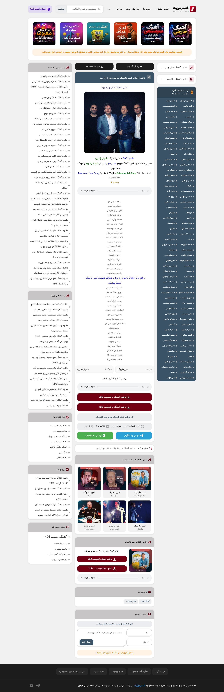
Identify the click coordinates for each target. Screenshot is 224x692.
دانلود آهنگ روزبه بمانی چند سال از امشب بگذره (51, 497)
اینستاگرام (160, 671)
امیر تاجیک (131, 601)
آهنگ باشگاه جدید (58, 425)
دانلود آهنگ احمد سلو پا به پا (54, 76)
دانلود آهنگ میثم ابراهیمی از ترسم (51, 102)
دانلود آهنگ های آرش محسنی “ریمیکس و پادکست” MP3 (49, 281)
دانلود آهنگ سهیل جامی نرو (54, 129)
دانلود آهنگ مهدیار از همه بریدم (52, 262)
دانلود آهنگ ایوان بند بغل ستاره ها (51, 140)
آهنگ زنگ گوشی (59, 441)
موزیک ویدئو (132, 9)
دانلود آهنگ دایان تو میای (55, 113)
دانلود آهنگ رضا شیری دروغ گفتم (51, 193)
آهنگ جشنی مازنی (58, 447)
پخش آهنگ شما (38, 9)
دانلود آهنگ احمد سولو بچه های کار (51, 488)
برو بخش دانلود (93, 66)
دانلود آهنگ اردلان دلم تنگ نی (53, 108)
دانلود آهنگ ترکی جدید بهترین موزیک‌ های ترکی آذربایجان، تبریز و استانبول (50, 271)
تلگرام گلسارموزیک (139, 671)
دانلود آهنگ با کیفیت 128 (112, 407)
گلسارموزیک (184, 9)
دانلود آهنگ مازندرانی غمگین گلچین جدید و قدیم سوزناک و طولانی (51, 392)
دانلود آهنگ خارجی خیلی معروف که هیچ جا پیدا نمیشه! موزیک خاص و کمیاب (49, 201)
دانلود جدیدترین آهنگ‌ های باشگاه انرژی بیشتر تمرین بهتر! (49, 223)
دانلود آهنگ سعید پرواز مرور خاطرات (50, 177)
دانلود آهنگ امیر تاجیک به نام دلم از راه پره (122, 78)
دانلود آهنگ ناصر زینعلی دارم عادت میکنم (51, 185)
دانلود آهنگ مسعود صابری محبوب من (50, 124)
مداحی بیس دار (60, 431)
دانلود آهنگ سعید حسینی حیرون (52, 145)
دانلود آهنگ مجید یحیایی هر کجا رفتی (49, 81)
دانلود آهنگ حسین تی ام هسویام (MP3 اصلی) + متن (49, 89)
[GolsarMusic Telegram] (38, 685)
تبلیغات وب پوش (59, 559)
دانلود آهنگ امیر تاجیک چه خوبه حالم (102, 551)
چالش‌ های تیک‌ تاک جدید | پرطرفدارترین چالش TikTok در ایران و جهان (49, 244)
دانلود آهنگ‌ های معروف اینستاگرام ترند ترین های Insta (50, 255)
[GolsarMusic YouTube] (31, 685)
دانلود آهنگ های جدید (175, 67)
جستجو (61, 9)
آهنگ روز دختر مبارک (57, 436)
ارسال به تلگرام (131, 435)
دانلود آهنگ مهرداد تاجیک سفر (53, 134)
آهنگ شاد (145, 601)
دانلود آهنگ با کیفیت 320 (112, 397)
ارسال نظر (86, 642)
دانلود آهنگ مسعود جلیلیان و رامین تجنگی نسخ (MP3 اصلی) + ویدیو (51, 513)
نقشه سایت (98, 671)
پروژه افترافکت (60, 543)
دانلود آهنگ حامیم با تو (56, 166)
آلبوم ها (147, 9)
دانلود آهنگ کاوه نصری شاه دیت (52, 156)
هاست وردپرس (60, 549)
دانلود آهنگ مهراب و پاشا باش (53, 150)
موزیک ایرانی (116, 426)
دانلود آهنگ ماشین (132, 426)
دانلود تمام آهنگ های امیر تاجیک (113, 417)
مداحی (119, 9)
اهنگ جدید (163, 9)
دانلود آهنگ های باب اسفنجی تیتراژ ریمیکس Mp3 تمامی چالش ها (51, 233)
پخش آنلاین (133, 66)
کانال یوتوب (117, 671)
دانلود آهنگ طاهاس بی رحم (54, 97)
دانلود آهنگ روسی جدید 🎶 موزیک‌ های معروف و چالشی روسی (49, 403)
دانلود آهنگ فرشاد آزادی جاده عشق (51, 504)
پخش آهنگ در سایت (57, 554)
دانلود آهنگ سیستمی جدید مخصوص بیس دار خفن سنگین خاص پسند (50, 212)
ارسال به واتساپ (93, 435)
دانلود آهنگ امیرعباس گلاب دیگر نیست (49, 172)
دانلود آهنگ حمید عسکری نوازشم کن (50, 118)
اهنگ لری (63, 452)
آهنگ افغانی (61, 457)
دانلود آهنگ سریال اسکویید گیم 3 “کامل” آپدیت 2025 (52, 481)
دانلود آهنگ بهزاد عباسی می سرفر (52, 161)
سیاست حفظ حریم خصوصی (72, 671)
